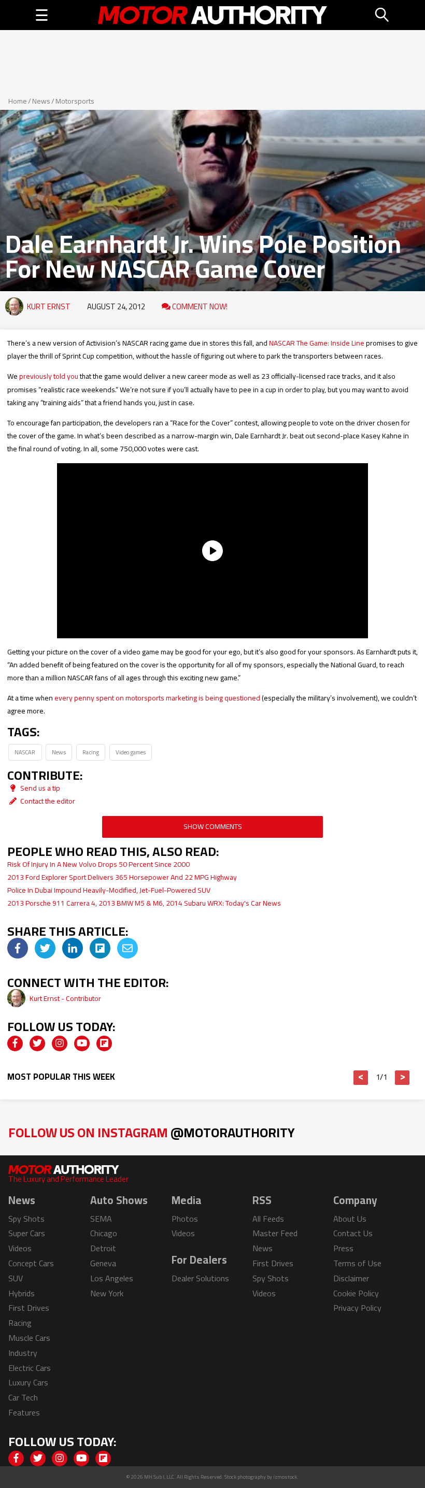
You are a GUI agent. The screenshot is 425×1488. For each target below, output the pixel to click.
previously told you (48, 376)
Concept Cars (31, 1263)
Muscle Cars (29, 1338)
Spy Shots (26, 1218)
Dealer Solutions (200, 1278)
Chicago (103, 1233)
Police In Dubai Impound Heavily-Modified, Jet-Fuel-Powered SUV (108, 890)
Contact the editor (47, 801)
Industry (22, 1353)
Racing (90, 752)
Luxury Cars (28, 1382)
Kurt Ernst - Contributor (65, 998)
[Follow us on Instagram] (59, 1043)
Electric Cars (29, 1368)
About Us (349, 1218)
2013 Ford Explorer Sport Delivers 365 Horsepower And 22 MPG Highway (122, 877)
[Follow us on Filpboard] (104, 1043)
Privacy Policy (357, 1307)
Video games (131, 752)
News (41, 101)
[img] (17, 948)
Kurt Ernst (48, 306)
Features (24, 1412)
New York (106, 1293)
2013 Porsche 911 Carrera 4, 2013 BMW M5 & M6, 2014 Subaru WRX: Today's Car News (144, 903)
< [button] (361, 1077)
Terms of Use (357, 1263)
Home (17, 101)
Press (343, 1248)
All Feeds (268, 1218)
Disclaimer (351, 1278)
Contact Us (353, 1233)
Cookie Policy (356, 1293)
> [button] (402, 1077)
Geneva (103, 1263)
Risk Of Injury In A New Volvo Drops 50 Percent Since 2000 (98, 864)
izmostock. (286, 1477)
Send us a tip (39, 788)
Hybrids (21, 1293)
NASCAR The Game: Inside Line (316, 343)
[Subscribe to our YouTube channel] (82, 1043)
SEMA (101, 1218)
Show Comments (212, 826)
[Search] (382, 15)
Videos (20, 1248)
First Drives (28, 1307)
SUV (15, 1278)
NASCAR (25, 752)
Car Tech (23, 1397)
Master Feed (275, 1233)
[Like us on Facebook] (15, 1043)
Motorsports (74, 101)
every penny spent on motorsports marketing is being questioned (157, 698)
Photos (185, 1218)
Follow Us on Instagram (151, 1132)
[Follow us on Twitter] (37, 1043)
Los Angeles (111, 1278)
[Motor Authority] (212, 15)
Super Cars (26, 1233)
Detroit (103, 1248)
